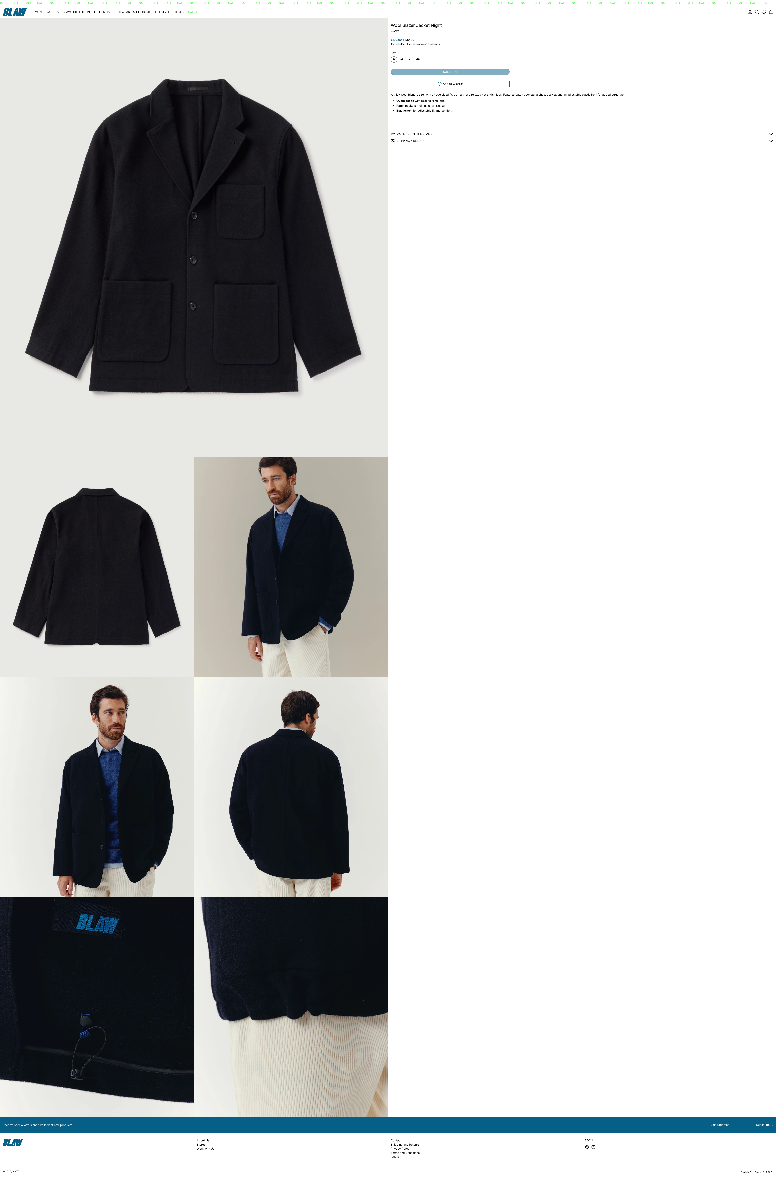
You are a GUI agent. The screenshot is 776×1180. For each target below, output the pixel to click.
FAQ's (395, 1157)
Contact (396, 1140)
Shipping (410, 44)
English (745, 1172)
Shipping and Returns (405, 1144)
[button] (757, 12)
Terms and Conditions (405, 1152)
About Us (203, 1140)
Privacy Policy (400, 1148)
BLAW (395, 30)
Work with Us (205, 1148)
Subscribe (763, 1124)
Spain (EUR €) (762, 1172)
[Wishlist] (764, 12)
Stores (201, 1144)
